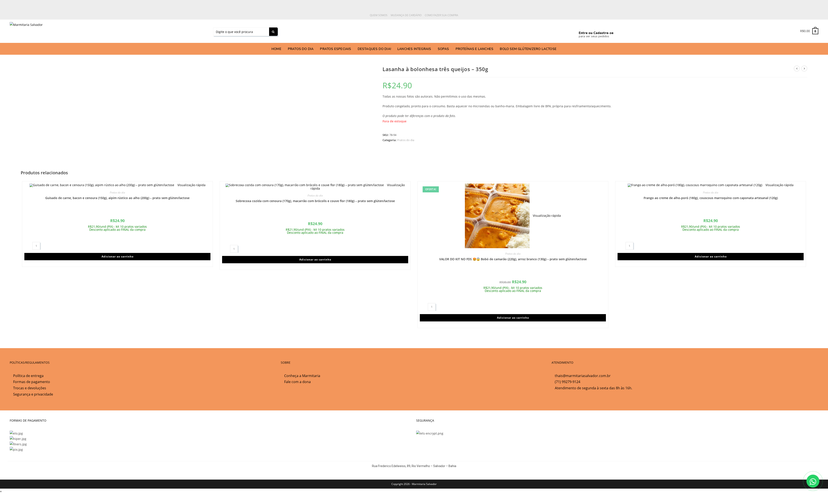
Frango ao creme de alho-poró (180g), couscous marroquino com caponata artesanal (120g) (711, 198)
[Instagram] (483, 30)
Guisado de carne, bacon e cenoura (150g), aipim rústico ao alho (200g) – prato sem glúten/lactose (117, 198)
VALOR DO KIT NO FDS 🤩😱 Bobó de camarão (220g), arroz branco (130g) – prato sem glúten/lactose (513, 259)
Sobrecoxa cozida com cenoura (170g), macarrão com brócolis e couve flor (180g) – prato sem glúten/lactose (315, 201)
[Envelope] (544, 30)
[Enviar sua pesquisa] (273, 32)
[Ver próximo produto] (804, 68)
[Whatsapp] (422, 30)
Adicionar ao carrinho (117, 256)
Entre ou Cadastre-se (596, 33)
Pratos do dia (405, 140)
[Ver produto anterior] (797, 68)
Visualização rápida (191, 185)
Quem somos (378, 15)
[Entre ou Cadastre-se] (582, 25)
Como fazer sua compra (441, 15)
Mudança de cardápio (406, 15)
